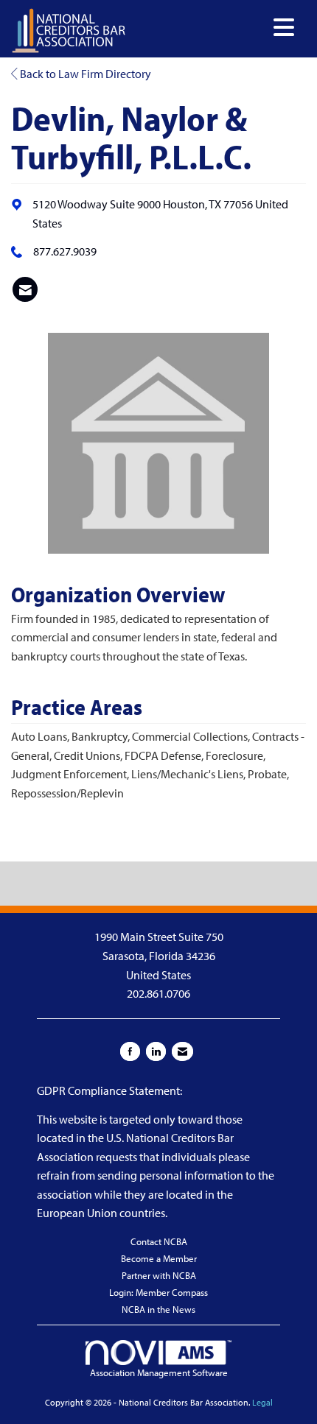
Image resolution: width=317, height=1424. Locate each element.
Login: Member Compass (158, 1292)
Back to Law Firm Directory (84, 73)
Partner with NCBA (159, 1275)
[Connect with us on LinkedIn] (156, 1051)
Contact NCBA (158, 1241)
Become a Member (159, 1258)
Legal (262, 1402)
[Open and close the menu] (214, 27)
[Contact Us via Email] (182, 1051)
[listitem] (25, 289)
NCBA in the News (158, 1309)
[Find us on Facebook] (130, 1051)
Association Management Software (159, 1372)
